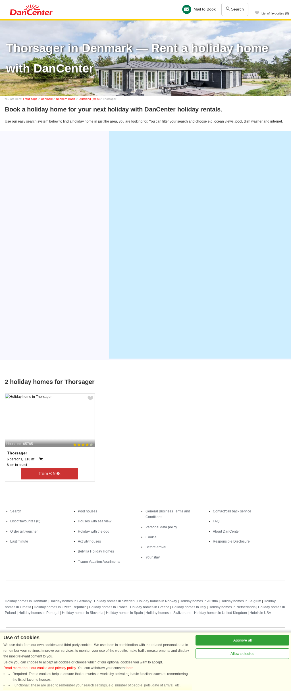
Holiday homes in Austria (199, 601)
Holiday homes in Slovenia (82, 613)
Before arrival (156, 547)
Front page (30, 98)
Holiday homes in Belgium (241, 601)
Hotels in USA (260, 613)
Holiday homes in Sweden (114, 601)
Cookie (151, 537)
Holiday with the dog (93, 531)
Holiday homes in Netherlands (232, 607)
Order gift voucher (24, 531)
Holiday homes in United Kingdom (220, 613)
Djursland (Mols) (89, 98)
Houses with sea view (94, 521)
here (130, 668)
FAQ (216, 521)
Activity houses (89, 541)
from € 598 (50, 473)
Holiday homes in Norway (157, 601)
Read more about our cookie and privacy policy (39, 668)
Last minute (19, 541)
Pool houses (87, 511)
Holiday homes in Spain (124, 613)
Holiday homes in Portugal (38, 613)
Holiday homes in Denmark (26, 601)
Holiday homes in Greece (149, 607)
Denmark (47, 98)
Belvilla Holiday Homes (96, 551)
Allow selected (242, 653)
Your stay (153, 557)
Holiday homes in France (108, 607)
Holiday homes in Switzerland (169, 613)
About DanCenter (226, 531)
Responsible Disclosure (231, 541)
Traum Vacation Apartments (99, 562)
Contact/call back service (232, 511)
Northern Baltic (65, 98)
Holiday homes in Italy (189, 607)
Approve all (242, 640)
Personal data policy (161, 527)
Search (237, 9)
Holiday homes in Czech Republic (60, 607)
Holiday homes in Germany (70, 601)
